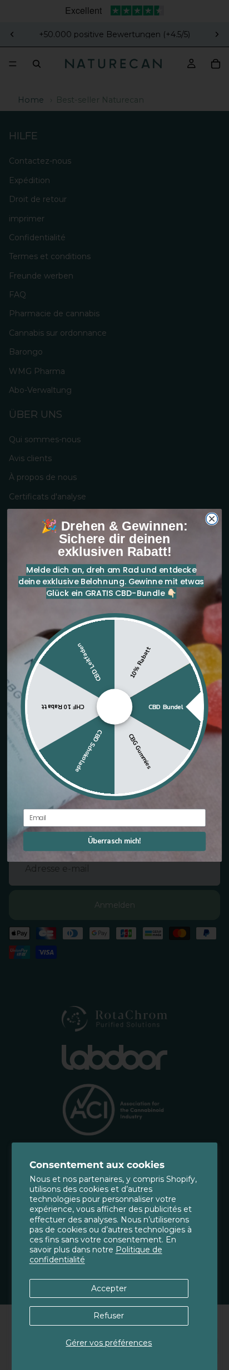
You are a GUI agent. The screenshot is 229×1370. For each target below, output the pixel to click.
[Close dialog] (212, 518)
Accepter (109, 1288)
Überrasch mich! (114, 841)
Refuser (108, 1316)
